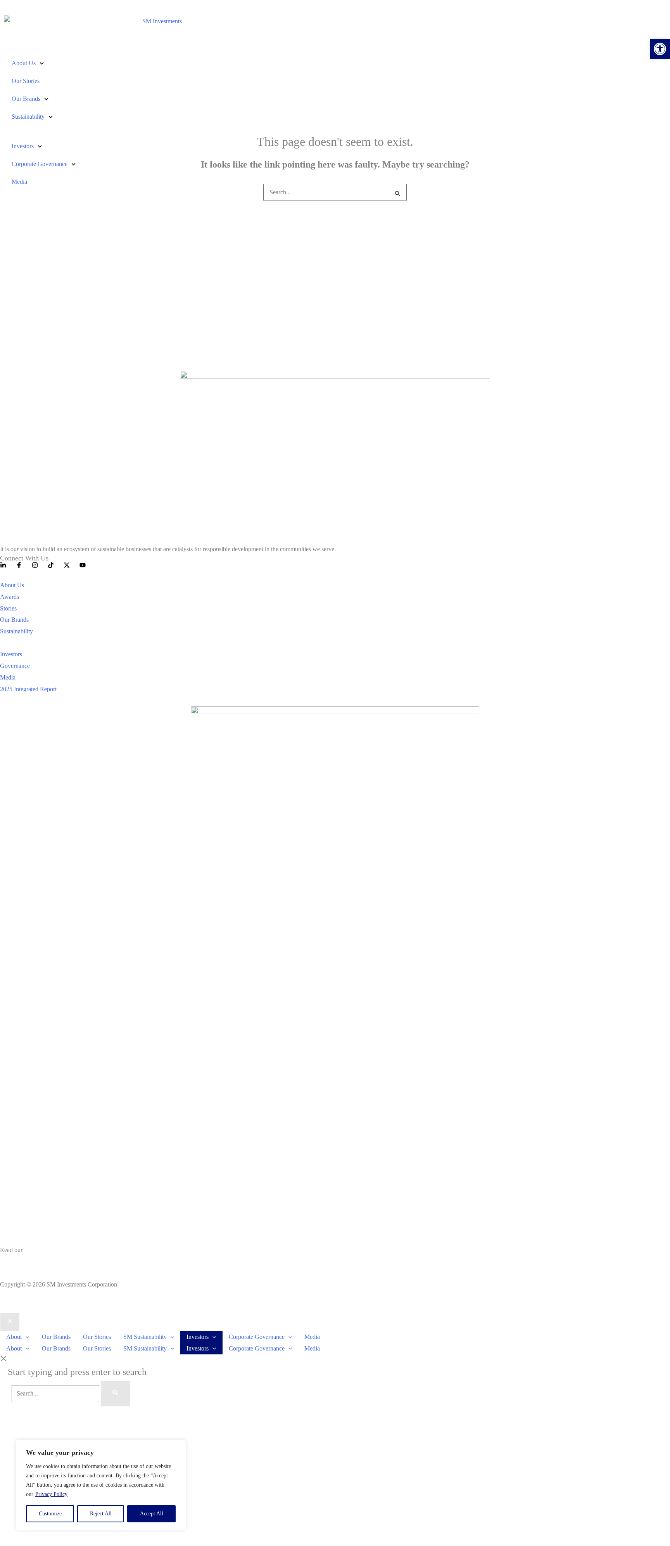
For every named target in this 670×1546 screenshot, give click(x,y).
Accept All (151, 1514)
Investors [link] (23, 146)
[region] (101, 1485)
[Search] (115, 1393)
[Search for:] (335, 192)
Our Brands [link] (26, 98)
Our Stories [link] (26, 81)
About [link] (14, 1336)
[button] (25, 1336)
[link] (660, 49)
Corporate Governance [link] (39, 164)
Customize (50, 1514)
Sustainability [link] (28, 116)
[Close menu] (10, 1322)
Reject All (101, 1514)
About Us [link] (24, 63)
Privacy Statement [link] (22, 1261)
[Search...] (56, 1393)
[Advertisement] (335, 280)
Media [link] (19, 181)
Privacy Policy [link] (51, 1494)
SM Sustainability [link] (145, 1336)
